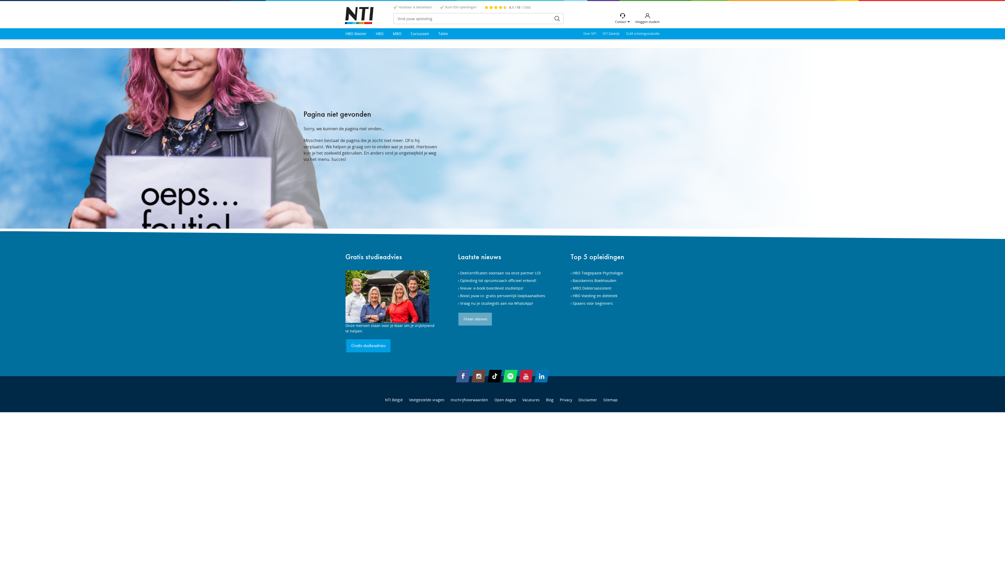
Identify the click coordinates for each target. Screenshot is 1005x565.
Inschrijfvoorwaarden (469, 399)
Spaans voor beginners (593, 303)
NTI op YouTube (526, 376)
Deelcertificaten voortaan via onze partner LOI (500, 272)
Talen (443, 33)
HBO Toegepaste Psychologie (598, 272)
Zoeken (557, 18)
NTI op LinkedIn (541, 376)
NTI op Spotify (510, 376)
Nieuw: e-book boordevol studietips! (491, 288)
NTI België (394, 399)
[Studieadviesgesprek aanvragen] (389, 296)
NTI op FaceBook (463, 376)
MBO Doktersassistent (592, 288)
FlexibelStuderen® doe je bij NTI (359, 15)
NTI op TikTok (494, 376)
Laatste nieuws (479, 256)
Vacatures (531, 399)
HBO (380, 33)
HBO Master (356, 33)
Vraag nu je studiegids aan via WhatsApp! (496, 303)
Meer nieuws (475, 319)
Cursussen (420, 33)
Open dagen (505, 399)
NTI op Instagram (479, 376)
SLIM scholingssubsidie (643, 33)
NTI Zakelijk (611, 33)
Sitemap (610, 399)
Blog (550, 399)
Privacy (566, 399)
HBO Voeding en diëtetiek (595, 295)
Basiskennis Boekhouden (594, 280)
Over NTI (589, 33)
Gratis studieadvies (373, 256)
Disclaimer (587, 399)
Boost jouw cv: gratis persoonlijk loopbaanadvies (502, 295)
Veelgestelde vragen (426, 399)
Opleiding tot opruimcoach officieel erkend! (498, 280)
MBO (397, 33)
